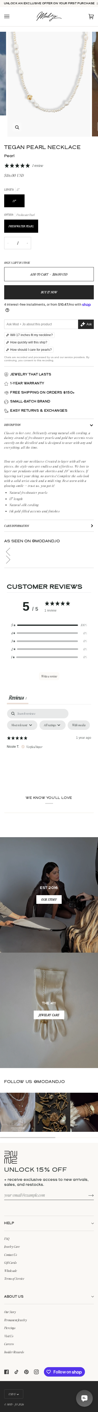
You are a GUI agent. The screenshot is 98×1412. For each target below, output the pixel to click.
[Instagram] (36, 1371)
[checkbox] (79, 725)
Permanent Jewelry (15, 1320)
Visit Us (8, 1336)
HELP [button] (9, 1223)
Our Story (10, 1312)
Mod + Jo (12, 1404)
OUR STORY (49, 899)
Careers (9, 1344)
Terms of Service (14, 1278)
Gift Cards (10, 1262)
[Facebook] (6, 1371)
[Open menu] (12, 16)
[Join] (87, 1195)
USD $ (12, 1394)
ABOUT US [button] (14, 1296)
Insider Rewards (14, 1352)
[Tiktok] (16, 1371)
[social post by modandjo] (17, 1112)
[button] (49, 552)
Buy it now (49, 292)
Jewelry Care (12, 1246)
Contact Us (10, 1254)
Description (12, 424)
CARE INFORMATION (16, 525)
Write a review (49, 676)
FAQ (6, 1238)
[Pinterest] (26, 1371)
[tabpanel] (49, 748)
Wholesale (10, 1270)
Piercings (9, 1328)
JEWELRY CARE (49, 1015)
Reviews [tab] (17, 697)
